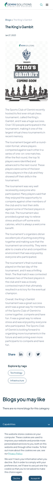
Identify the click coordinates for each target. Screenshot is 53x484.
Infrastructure (17, 380)
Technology (16, 372)
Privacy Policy (15, 453)
